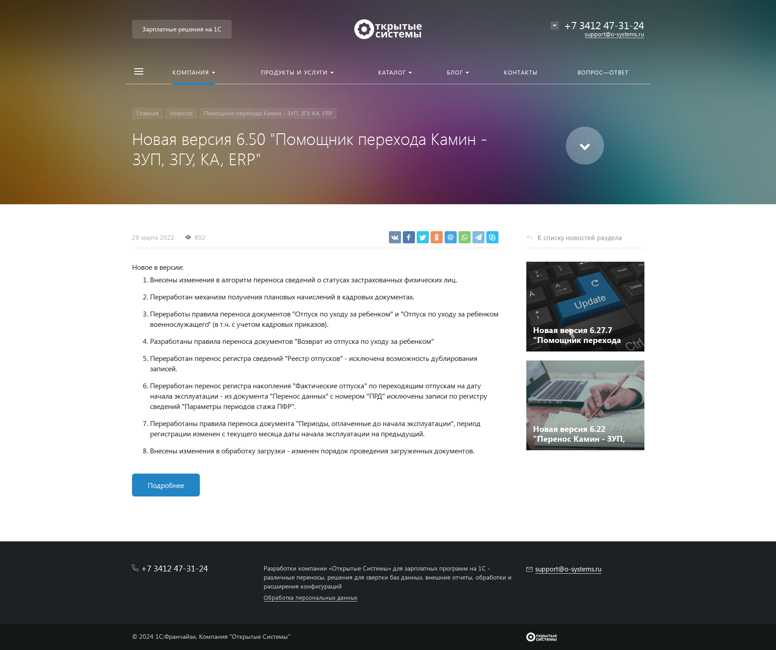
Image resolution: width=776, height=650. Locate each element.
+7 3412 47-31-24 (604, 25)
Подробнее (166, 485)
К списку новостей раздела (580, 237)
